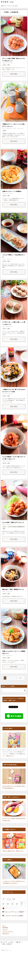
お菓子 (4, 130)
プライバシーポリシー (7, 931)
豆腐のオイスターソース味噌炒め (11, 191)
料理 (8, 65)
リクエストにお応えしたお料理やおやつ (16, 526)
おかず (4, 65)
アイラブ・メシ (7, 2)
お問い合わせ (5, 933)
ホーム (4, 925)
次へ (20, 678)
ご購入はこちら (10, 755)
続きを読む (14, 74)
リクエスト (5, 929)
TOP (8, 942)
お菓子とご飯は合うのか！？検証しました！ (13, 850)
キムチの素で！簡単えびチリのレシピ (13, 522)
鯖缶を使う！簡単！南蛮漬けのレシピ (13, 589)
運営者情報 (5, 927)
